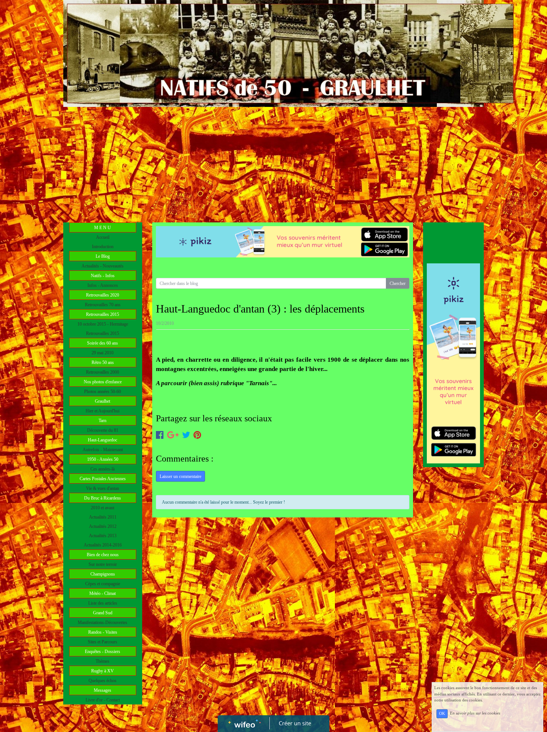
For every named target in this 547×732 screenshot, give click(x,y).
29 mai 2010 (102, 352)
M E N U (102, 227)
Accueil (102, 237)
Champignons (102, 574)
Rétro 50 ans (103, 362)
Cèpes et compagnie (102, 583)
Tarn (102, 420)
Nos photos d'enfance (103, 381)
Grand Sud (102, 612)
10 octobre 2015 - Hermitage (102, 324)
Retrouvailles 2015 (102, 314)
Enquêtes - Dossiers (102, 651)
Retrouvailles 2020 (102, 295)
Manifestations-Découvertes (102, 622)
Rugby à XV (102, 671)
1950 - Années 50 (102, 459)
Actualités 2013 (102, 535)
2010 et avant (102, 507)
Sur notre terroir (103, 564)
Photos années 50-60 (102, 391)
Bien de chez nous (103, 554)
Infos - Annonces (102, 285)
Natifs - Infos (103, 275)
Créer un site (295, 723)
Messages (102, 690)
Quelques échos (102, 680)
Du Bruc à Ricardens (102, 498)
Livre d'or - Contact (103, 700)
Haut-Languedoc (102, 440)
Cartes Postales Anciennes (103, 478)
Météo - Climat (102, 593)
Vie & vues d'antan (102, 488)
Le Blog (103, 256)
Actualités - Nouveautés (102, 266)
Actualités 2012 (102, 526)
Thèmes (102, 661)
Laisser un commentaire (180, 476)
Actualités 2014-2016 (103, 545)
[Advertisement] (273, 163)
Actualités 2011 (102, 517)
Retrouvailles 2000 (102, 372)
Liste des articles (102, 603)
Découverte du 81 (102, 430)
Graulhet (102, 401)
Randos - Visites (102, 632)
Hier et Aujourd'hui (102, 410)
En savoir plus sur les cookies (475, 713)
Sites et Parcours (102, 641)
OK (442, 714)
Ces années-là (102, 469)
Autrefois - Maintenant (103, 449)
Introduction (102, 246)
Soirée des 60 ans (102, 343)
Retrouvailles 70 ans (103, 304)
